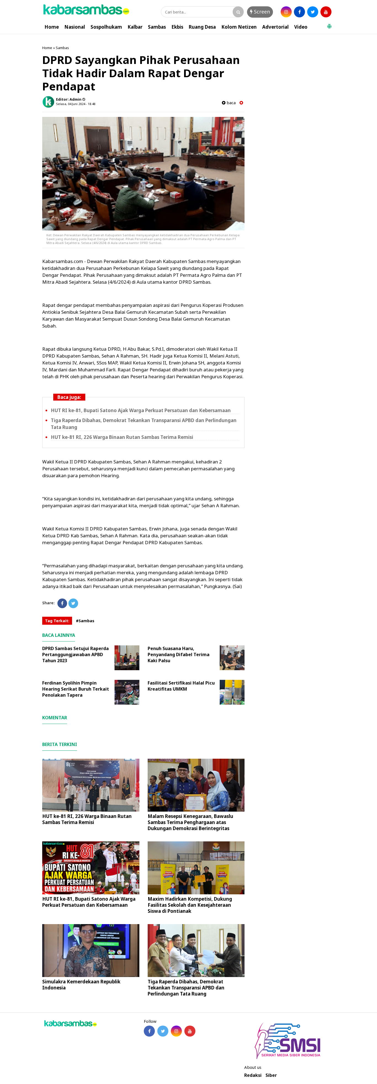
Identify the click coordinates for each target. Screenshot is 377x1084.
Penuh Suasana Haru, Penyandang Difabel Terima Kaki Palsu (178, 654)
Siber (271, 1075)
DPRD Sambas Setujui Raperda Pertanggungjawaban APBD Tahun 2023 (75, 654)
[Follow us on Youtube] (189, 1031)
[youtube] (325, 11)
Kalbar (135, 27)
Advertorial (275, 27)
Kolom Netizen (239, 27)
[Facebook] (62, 603)
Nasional (74, 27)
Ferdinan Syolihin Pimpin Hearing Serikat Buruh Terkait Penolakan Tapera (75, 689)
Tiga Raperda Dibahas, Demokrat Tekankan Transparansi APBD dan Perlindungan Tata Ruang (186, 987)
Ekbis (177, 27)
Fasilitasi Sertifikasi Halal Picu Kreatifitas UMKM (181, 686)
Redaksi (253, 1075)
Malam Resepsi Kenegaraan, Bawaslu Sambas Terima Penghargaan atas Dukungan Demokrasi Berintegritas (190, 822)
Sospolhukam (106, 27)
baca (230, 102)
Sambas (157, 27)
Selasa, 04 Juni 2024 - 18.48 (75, 104)
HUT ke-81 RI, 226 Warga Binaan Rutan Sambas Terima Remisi (122, 437)
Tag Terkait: (57, 620)
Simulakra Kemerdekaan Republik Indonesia (81, 984)
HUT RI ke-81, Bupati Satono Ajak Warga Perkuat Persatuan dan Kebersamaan (141, 410)
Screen (261, 11)
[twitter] (312, 11)
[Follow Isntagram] (176, 1031)
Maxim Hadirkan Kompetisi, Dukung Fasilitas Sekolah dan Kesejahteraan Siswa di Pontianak (190, 905)
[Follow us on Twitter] (162, 1031)
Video (300, 27)
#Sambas (85, 620)
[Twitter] (73, 603)
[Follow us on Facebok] (149, 1031)
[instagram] (286, 11)
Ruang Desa (202, 27)
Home (51, 27)
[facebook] (299, 11)
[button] (329, 24)
